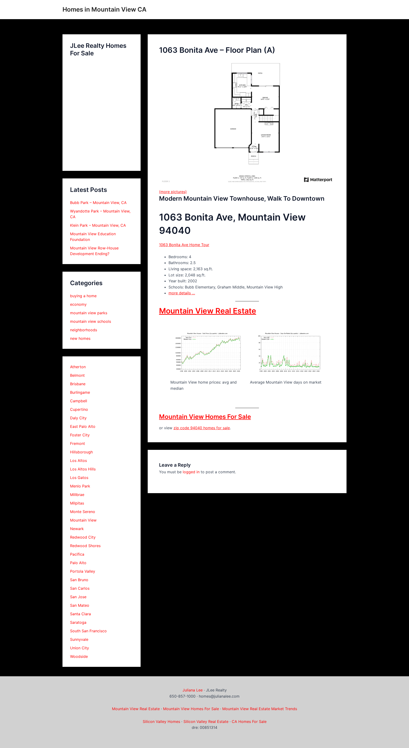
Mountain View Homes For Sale (205, 416)
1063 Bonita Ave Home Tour (184, 244)
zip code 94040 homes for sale (201, 427)
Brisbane (77, 383)
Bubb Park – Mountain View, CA (98, 202)
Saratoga (78, 622)
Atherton (78, 366)
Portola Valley (82, 571)
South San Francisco (88, 630)
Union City (79, 648)
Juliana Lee (192, 690)
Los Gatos (79, 477)
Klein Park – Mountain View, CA (98, 225)
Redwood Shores (85, 545)
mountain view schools (90, 321)
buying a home (83, 295)
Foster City (80, 435)
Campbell (78, 400)
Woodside (79, 656)
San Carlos (79, 588)
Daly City (78, 418)
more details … (182, 293)
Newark (77, 528)
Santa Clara (80, 613)
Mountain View (83, 520)
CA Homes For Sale (249, 721)
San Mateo (79, 605)
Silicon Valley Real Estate (205, 721)
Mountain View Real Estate (207, 310)
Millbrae (77, 494)
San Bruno (79, 579)
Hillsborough (81, 452)
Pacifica (77, 554)
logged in (191, 471)
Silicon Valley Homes (161, 721)
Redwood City (83, 537)
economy (78, 304)
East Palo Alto (82, 426)
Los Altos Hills (83, 469)
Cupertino (79, 409)
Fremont (77, 443)
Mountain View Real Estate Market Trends (259, 708)
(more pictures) (173, 191)
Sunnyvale (79, 639)
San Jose (78, 596)
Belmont (77, 375)
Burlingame (80, 392)
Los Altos (78, 460)
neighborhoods (83, 330)
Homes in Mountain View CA (104, 9)
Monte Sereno (82, 511)
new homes (80, 338)
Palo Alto (78, 562)
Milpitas (77, 503)
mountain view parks (88, 312)
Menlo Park (80, 486)
